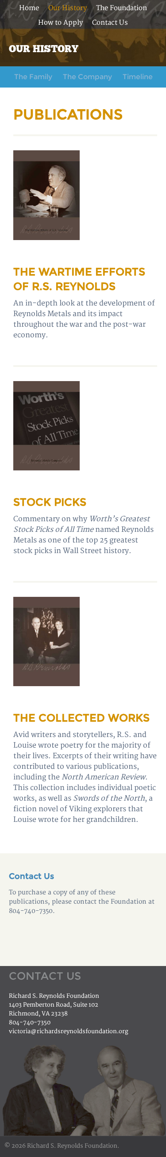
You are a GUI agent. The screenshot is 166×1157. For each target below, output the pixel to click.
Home (29, 8)
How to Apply (60, 23)
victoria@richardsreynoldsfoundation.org (68, 1031)
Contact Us (110, 23)
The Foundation (121, 8)
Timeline (138, 77)
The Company (87, 77)
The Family (33, 77)
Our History (67, 8)
